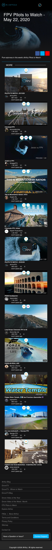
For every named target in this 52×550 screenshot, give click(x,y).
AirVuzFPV (13, 96)
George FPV (14, 433)
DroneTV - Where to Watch (12, 489)
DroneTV (5, 485)
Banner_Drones (15, 366)
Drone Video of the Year (11, 498)
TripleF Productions (16, 231)
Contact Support (41, 536)
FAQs (4, 514)
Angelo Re (13, 197)
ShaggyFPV (14, 163)
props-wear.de (14, 467)
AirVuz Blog (6, 482)
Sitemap (5, 525)
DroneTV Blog (7, 493)
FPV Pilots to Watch (9, 505)
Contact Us (6, 530)
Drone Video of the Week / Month (14, 502)
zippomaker (14, 298)
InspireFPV (13, 400)
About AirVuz (14, 514)
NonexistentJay (15, 129)
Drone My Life (14, 332)
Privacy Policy (7, 521)
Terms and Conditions (10, 518)
